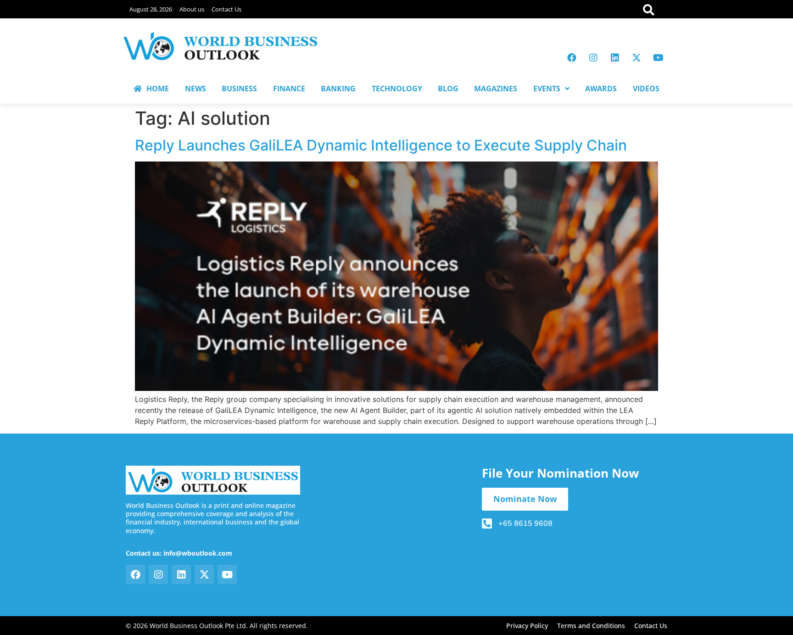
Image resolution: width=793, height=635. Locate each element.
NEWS (195, 89)
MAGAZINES (495, 89)
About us (191, 9)
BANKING (338, 89)
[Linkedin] (615, 58)
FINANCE (289, 89)
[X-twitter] (636, 58)
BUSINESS (239, 89)
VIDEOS (646, 89)
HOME (157, 89)
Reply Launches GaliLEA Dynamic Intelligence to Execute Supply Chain (381, 145)
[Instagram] (593, 58)
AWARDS (601, 89)
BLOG (448, 89)
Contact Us (226, 9)
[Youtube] (658, 58)
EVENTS (546, 89)
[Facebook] (572, 58)
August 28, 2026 (150, 9)
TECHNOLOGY (397, 89)
